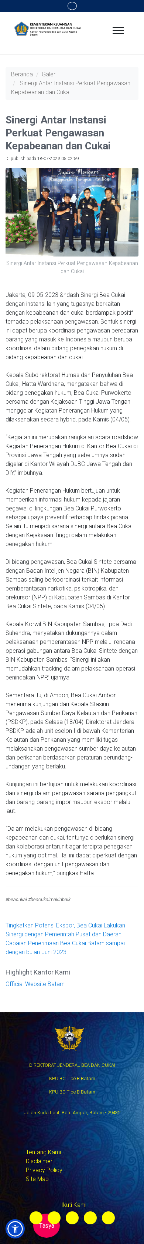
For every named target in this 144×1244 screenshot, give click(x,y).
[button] (15, 1229)
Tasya (46, 1225)
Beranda (22, 74)
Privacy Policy (44, 1170)
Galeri (49, 74)
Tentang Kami (43, 1152)
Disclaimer (39, 1161)
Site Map (37, 1178)
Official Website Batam (35, 983)
